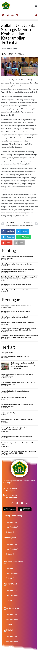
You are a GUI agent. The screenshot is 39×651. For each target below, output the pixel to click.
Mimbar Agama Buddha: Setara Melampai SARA (15, 311)
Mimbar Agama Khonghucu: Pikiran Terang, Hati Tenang (17, 322)
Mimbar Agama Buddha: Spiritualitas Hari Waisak (16, 284)
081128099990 (11, 488)
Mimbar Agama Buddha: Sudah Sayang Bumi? (14, 317)
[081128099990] (4, 488)
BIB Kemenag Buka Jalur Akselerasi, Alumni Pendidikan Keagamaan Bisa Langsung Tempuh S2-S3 (17, 270)
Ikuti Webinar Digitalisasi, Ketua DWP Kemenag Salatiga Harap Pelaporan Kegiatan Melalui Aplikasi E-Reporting (24, 364)
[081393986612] (4, 495)
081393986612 (11, 495)
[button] (36, 6)
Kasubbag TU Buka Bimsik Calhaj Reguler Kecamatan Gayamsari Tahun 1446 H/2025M (17, 428)
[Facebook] (3, 15)
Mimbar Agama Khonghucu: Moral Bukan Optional (16, 290)
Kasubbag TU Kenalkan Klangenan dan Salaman (15, 391)
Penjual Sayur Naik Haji (8, 413)
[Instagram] (17, 15)
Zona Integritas (11, 522)
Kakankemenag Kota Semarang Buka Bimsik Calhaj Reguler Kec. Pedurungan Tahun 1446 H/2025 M (19, 452)
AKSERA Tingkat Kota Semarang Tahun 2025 (14, 398)
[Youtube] (12, 15)
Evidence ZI (10, 532)
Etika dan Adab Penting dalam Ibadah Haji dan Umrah (17, 436)
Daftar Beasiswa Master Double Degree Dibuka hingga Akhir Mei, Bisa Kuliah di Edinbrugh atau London (19, 278)
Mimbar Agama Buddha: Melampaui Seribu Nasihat (16, 264)
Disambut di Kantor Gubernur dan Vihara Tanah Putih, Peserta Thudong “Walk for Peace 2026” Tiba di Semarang (19, 336)
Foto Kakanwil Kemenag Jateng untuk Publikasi (15, 356)
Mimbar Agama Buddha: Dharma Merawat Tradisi (16, 306)
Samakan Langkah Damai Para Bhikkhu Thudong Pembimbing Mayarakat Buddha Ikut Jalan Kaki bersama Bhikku (19, 329)
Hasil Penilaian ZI (12, 527)
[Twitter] (8, 15)
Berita (11, 353)
